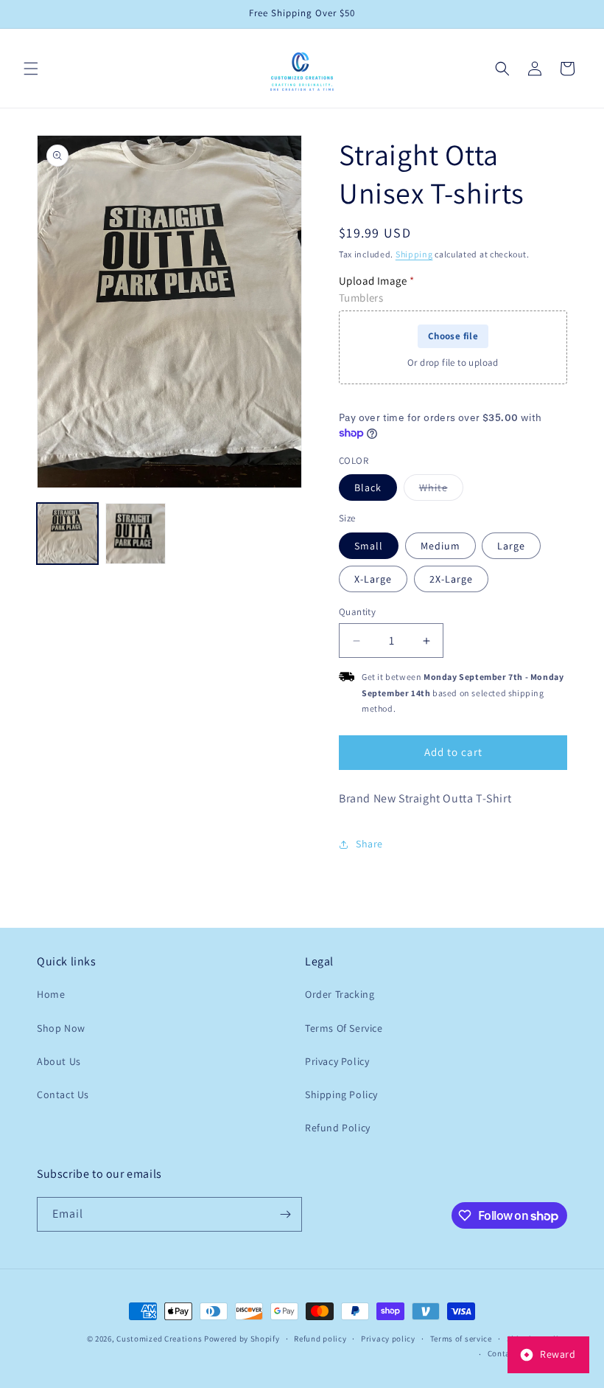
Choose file (453, 336)
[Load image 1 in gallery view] (67, 533)
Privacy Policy (337, 1061)
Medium (440, 545)
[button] (31, 68)
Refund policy (320, 1338)
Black (368, 487)
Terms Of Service (344, 1028)
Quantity (357, 611)
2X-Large (451, 579)
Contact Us (63, 1094)
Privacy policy (388, 1338)
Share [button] (369, 843)
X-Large (373, 579)
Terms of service (461, 1338)
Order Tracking (339, 994)
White (441, 490)
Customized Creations (159, 1338)
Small (368, 545)
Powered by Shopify (242, 1338)
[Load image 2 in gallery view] (135, 533)
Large (511, 545)
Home (51, 994)
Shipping (414, 254)
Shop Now (61, 1028)
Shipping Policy (341, 1094)
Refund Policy (338, 1127)
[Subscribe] (285, 1214)
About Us (59, 1061)
